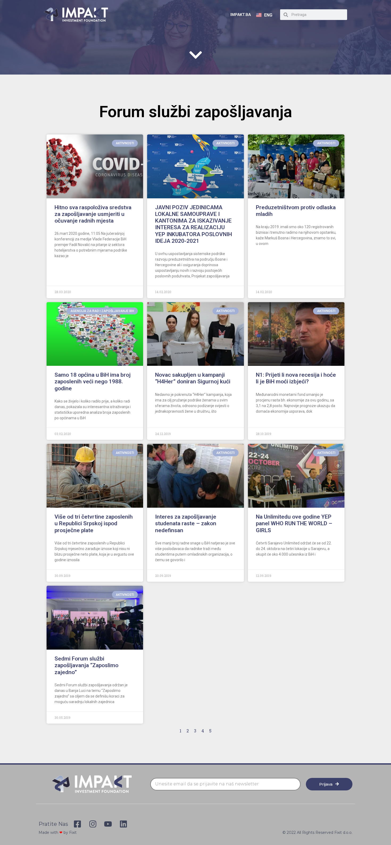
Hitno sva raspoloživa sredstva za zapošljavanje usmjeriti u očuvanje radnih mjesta (93, 214)
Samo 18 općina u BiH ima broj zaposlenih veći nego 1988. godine (93, 381)
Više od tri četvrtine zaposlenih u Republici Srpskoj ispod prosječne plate (94, 523)
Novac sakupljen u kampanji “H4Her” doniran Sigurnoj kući (192, 378)
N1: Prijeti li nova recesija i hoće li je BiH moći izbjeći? (296, 378)
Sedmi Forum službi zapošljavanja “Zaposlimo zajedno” (86, 665)
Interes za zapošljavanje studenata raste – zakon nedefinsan (185, 523)
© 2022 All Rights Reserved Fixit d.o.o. (317, 832)
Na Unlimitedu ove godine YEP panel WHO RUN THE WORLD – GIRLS (294, 523)
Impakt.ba (240, 14)
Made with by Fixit (58, 832)
